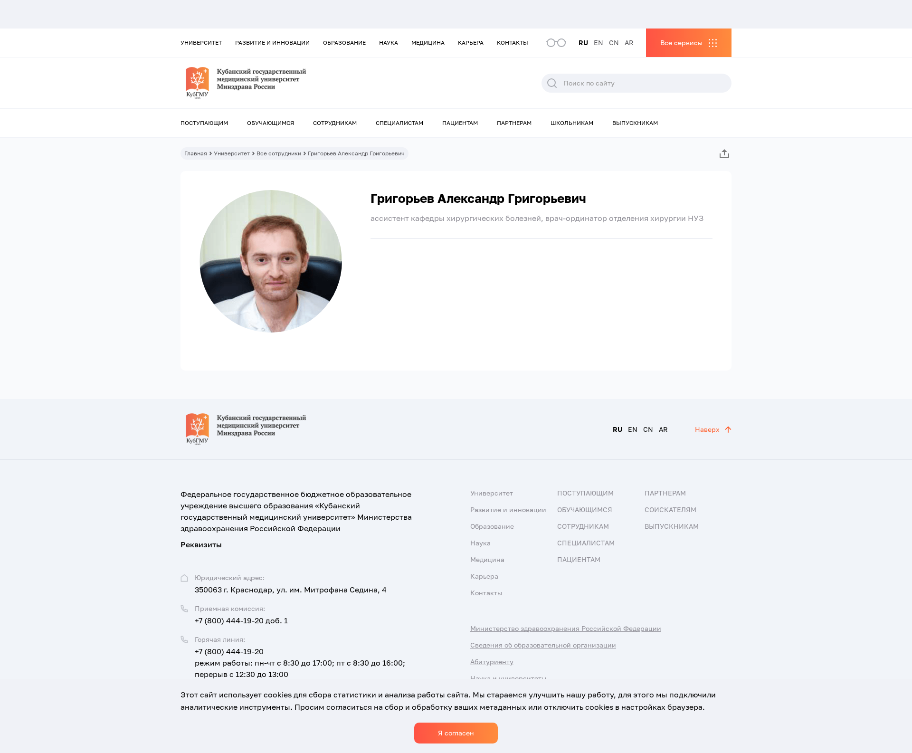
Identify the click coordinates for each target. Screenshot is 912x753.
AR (629, 42)
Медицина (428, 42)
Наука (388, 42)
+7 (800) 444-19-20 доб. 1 (241, 620)
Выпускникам (635, 122)
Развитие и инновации (272, 42)
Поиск (552, 83)
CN (614, 42)
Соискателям (670, 509)
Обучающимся (270, 122)
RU (583, 42)
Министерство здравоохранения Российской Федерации (565, 628)
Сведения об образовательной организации (543, 645)
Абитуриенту (491, 662)
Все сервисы (681, 42)
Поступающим (204, 122)
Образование (344, 42)
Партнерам (514, 122)
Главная (195, 153)
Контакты (512, 42)
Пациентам (460, 122)
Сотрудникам (335, 122)
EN (598, 42)
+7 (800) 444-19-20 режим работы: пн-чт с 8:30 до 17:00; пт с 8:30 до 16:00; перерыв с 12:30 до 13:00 (300, 663)
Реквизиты (201, 544)
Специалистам (399, 122)
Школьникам (572, 122)
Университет (201, 42)
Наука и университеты (508, 678)
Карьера (471, 42)
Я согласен (456, 733)
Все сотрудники (278, 153)
